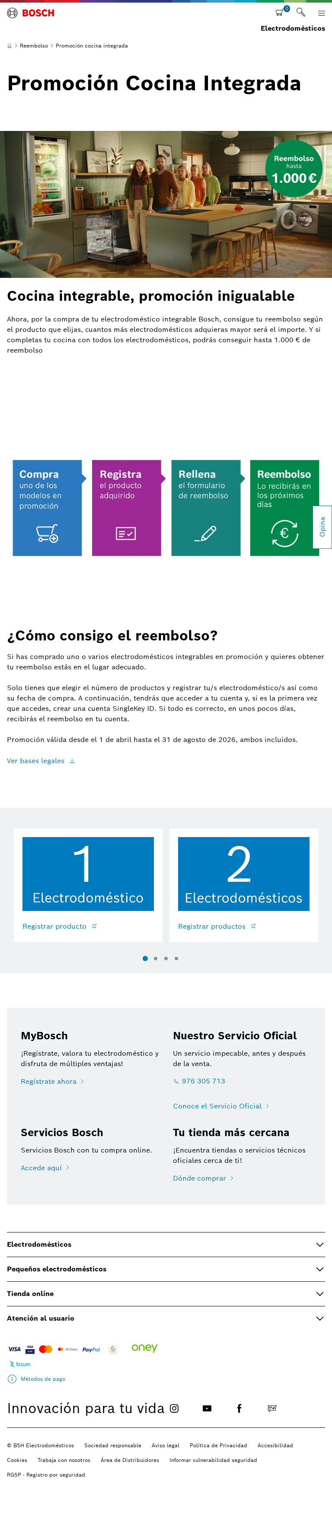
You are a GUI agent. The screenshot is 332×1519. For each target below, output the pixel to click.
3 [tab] (166, 958)
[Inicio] (9, 45)
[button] (321, 13)
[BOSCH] (30, 15)
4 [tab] (176, 958)
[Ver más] (12, 1379)
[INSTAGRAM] (174, 1408)
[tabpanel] (88, 890)
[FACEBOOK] (239, 1408)
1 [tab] (145, 958)
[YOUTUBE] (207, 1408)
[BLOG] (272, 1408)
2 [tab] (155, 958)
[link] (301, 13)
